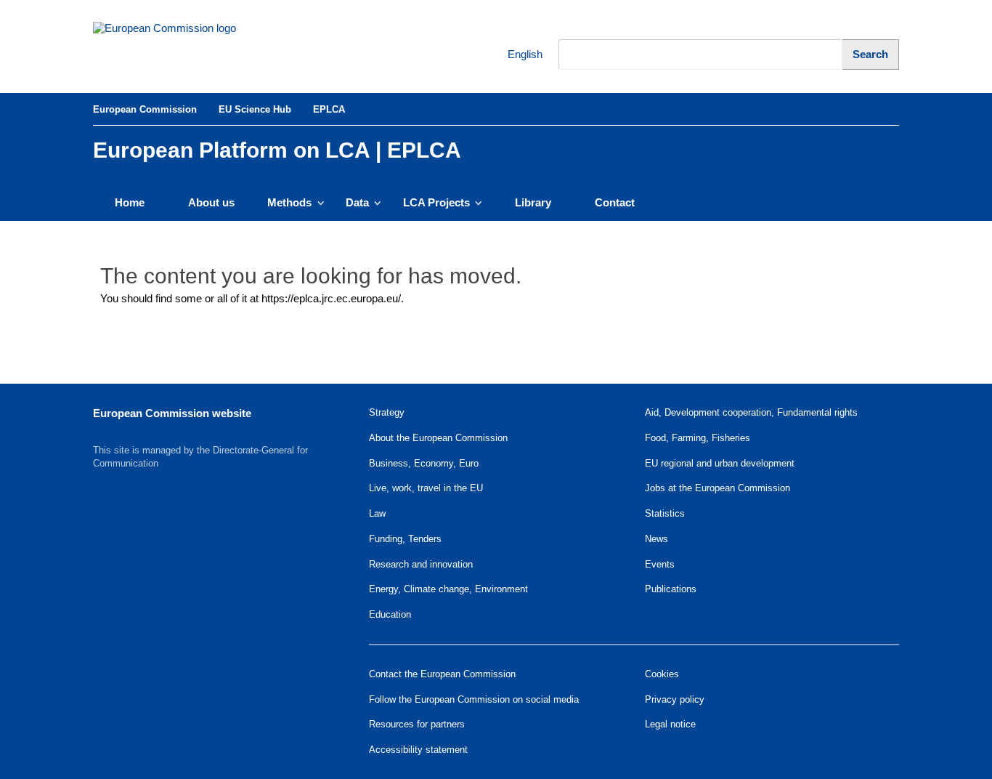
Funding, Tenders (405, 538)
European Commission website (172, 413)
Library (533, 202)
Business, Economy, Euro (424, 463)
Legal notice (670, 724)
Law (377, 513)
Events (660, 564)
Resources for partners (417, 724)
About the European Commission (438, 437)
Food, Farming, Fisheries (697, 437)
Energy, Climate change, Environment (448, 589)
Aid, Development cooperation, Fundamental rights (751, 412)
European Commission (145, 109)
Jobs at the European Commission (717, 488)
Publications (670, 589)
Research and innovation (421, 564)
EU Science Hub (255, 109)
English (515, 54)
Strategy (386, 412)
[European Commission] (191, 46)
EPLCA (329, 109)
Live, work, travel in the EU (426, 488)
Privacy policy (674, 699)
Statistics (665, 513)
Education (390, 614)
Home (130, 202)
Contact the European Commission (442, 674)
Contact (615, 202)
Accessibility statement (418, 749)
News (656, 538)
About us (211, 202)
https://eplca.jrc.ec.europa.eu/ (331, 298)
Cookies (662, 674)
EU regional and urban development (719, 463)
